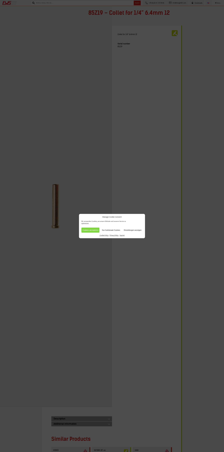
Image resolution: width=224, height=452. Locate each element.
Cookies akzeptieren (90, 230)
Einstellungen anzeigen (132, 230)
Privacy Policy (114, 235)
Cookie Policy (104, 235)
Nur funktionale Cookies (111, 230)
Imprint (122, 235)
